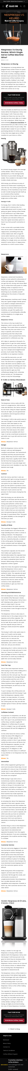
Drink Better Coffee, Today (14, 103)
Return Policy (7, 1043)
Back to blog (15, 1029)
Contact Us (6, 1047)
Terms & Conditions (9, 1050)
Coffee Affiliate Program (10, 1054)
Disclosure (6, 1040)
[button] (3, 6)
